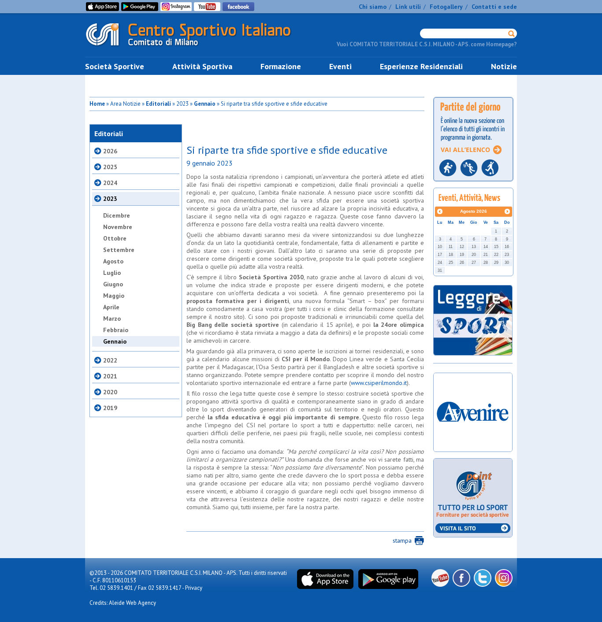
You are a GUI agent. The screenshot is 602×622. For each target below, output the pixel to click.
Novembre (117, 227)
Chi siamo (372, 7)
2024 (110, 183)
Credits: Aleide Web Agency (122, 603)
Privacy (193, 588)
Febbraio (115, 330)
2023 (110, 199)
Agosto (113, 261)
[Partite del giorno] (473, 184)
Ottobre (114, 238)
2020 (110, 392)
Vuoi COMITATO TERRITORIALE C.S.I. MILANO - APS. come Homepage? (427, 44)
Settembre (118, 250)
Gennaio (205, 103)
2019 (110, 408)
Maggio (113, 296)
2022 (110, 360)
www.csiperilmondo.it (379, 383)
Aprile (111, 307)
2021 (110, 376)
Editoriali (158, 103)
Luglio (112, 273)
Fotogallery (446, 7)
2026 (110, 151)
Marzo (112, 318)
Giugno (113, 284)
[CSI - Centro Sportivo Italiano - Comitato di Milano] (195, 48)
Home (97, 103)
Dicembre (116, 215)
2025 (110, 167)
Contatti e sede (494, 7)
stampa (402, 540)
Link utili (408, 7)
